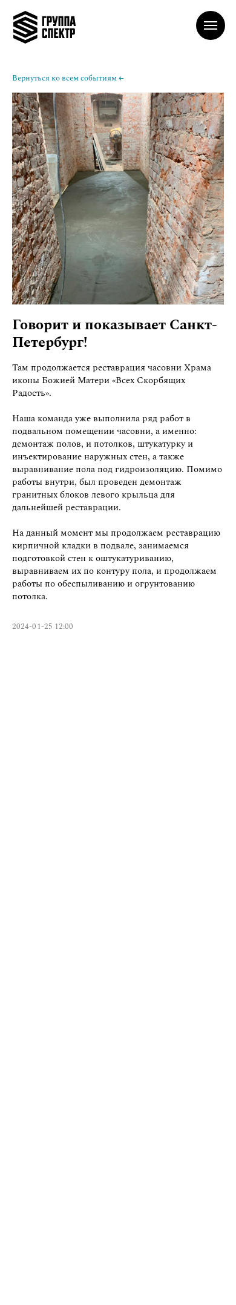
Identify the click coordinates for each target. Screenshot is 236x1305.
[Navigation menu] (210, 25)
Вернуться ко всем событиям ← (68, 78)
